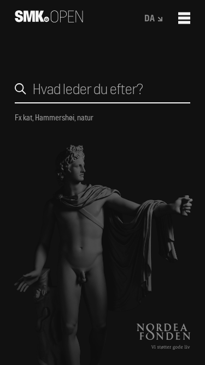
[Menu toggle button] (184, 18)
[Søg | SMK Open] (49, 19)
